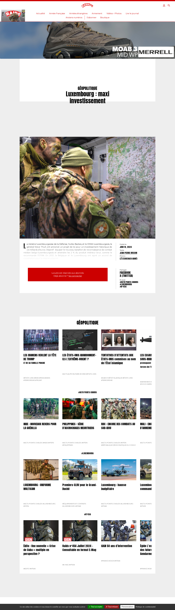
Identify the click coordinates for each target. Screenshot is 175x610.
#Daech (104, 378)
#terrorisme (29, 380)
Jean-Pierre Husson (128, 252)
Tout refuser (113, 607)
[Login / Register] (164, 5)
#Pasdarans (44, 378)
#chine (83, 374)
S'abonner (91, 17)
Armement (97, 13)
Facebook (125, 272)
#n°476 (51, 443)
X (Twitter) (126, 276)
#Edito (26, 569)
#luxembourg (126, 284)
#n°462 (78, 506)
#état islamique (115, 378)
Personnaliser (127, 607)
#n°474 (26, 506)
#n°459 (143, 506)
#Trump (38, 380)
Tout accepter (96, 607)
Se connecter (75, 276)
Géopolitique (87, 322)
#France (105, 561)
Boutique (104, 17)
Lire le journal (132, 13)
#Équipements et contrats (74, 504)
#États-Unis (28, 378)
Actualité (40, 13)
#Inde (45, 443)
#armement (145, 382)
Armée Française (57, 13)
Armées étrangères (78, 13)
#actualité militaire (70, 374)
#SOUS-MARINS (146, 384)
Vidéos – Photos (114, 13)
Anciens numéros (74, 17)
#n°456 (123, 286)
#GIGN (111, 561)
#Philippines (67, 445)
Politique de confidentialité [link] (146, 607)
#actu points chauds (129, 282)
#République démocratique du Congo (118, 445)
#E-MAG (65, 565)
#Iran (36, 378)
